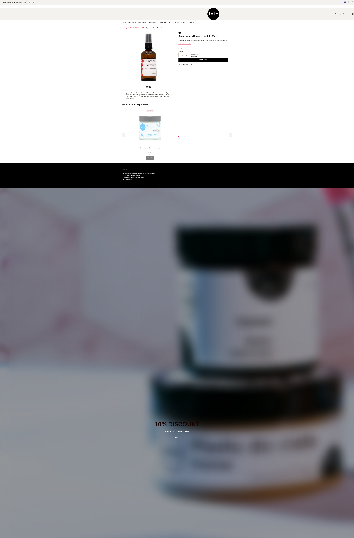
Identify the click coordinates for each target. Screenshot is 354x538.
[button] (335, 14)
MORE (177, 438)
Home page (124, 28)
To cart (150, 158)
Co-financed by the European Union (133, 177)
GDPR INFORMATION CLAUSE (131, 175)
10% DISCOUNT (127, 180)
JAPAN (142, 28)
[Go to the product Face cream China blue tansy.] (150, 128)
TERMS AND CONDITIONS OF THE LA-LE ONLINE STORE (139, 173)
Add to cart (203, 60)
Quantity (180, 52)
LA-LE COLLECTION (134, 28)
